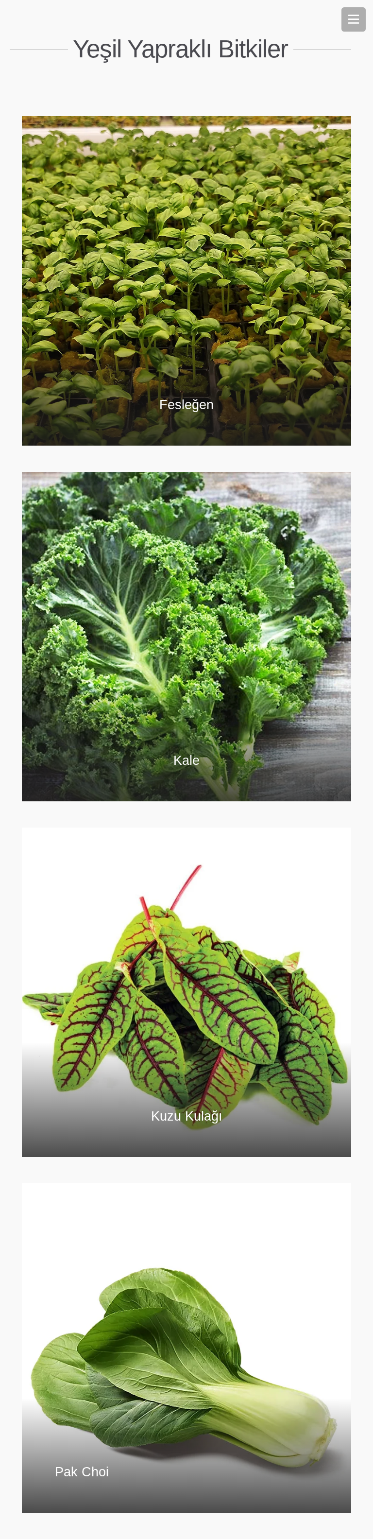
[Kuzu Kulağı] (186, 992)
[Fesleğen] (186, 281)
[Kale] (186, 636)
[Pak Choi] (186, 1348)
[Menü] (353, 19)
